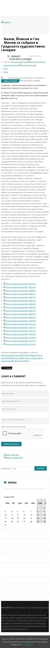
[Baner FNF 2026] (11, 455)
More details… (27, 644)
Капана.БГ (16, 56)
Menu (2, 38)
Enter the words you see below (13, 426)
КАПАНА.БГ (5, 468)
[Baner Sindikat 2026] (13, 457)
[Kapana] (5, 22)
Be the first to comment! (20, 58)
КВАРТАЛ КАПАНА (10, 81)
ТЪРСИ (40, 468)
